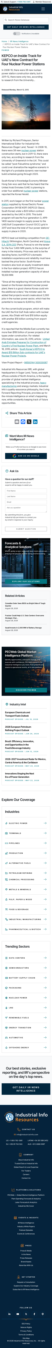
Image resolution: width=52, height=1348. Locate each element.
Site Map (26, 1338)
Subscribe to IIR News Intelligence (26, 1289)
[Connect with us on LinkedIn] (9, 1314)
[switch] (17, 33)
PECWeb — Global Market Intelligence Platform (26, 1195)
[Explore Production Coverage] (45, 853)
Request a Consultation (26, 1282)
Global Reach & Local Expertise (26, 1167)
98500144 (29, 362)
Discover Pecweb (26, 690)
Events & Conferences (26, 1234)
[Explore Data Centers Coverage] (45, 958)
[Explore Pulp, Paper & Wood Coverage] (45, 899)
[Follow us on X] (26, 1314)
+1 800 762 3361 (23, 2)
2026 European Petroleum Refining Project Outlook (18, 728)
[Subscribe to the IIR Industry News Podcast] (42, 1314)
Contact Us (26, 1178)
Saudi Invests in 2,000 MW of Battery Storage (23, 628)
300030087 (41, 362)
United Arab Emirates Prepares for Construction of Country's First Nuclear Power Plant (26, 342)
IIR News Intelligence (19, 41)
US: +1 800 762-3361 (14, 1140)
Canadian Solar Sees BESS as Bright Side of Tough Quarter (25, 604)
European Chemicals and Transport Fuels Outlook (17, 714)
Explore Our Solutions (26, 581)
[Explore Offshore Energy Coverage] (45, 1047)
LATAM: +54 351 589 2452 (38, 1140)
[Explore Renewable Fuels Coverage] (45, 1017)
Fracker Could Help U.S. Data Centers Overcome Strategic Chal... (24, 616)
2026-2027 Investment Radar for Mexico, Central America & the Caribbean (25, 761)
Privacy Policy (26, 1331)
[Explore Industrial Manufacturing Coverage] (45, 919)
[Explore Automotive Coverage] (45, 1037)
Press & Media (26, 1251)
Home (4, 41)
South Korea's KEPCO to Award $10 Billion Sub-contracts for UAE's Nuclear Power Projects (23, 352)
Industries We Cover (26, 1206)
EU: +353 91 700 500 (14, 1144)
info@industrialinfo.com (27, 1135)
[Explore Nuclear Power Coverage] (45, 997)
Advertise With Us (26, 1265)
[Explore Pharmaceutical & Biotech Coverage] (45, 929)
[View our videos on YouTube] (18, 1314)
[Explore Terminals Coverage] (45, 833)
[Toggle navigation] (44, 9)
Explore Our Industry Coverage (26, 1286)
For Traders (26, 1171)
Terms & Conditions (26, 1335)
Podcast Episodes (26, 1230)
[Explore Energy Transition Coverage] (45, 1027)
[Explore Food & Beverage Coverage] (45, 909)
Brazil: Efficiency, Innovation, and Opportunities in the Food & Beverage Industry (19, 744)
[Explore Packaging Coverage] (45, 987)
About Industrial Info (26, 1160)
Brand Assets (26, 1262)
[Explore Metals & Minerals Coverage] (45, 889)
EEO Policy (26, 1324)
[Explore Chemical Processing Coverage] (45, 879)
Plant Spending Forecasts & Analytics (26, 1199)
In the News (26, 1254)
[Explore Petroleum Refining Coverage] (45, 873)
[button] (2, 2)
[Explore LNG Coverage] (45, 1007)
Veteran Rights (26, 1327)
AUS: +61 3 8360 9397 (36, 1144)
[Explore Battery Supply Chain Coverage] (45, 977)
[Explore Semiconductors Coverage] (45, 968)
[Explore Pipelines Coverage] (45, 843)
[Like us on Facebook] (34, 1314)
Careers (26, 1174)
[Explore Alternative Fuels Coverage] (45, 863)
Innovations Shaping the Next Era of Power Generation (19, 775)
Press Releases (26, 1258)
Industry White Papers (26, 1226)
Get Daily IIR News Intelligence (26, 27)
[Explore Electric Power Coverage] (45, 823)
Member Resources (43, 2)
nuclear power (28, 150)
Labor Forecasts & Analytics (26, 1202)
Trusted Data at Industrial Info (26, 1163)
